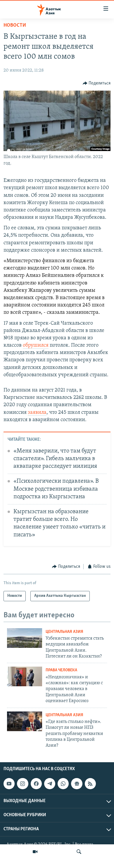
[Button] (97, 83)
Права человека (61, 670)
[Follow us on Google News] (76, 783)
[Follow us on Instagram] (22, 783)
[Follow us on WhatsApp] (63, 783)
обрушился (36, 345)
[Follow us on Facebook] (36, 783)
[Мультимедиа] (35, 851)
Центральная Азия (64, 632)
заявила (37, 412)
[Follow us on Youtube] (9, 783)
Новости (15, 25)
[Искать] (79, 851)
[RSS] (90, 783)
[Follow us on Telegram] (49, 783)
